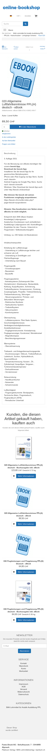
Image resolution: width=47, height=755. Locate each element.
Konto (23, 668)
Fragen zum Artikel (8, 144)
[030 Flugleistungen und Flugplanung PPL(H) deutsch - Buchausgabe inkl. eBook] (23, 592)
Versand (23, 689)
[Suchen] (25, 24)
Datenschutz (23, 694)
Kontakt (23, 663)
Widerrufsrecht (23, 692)
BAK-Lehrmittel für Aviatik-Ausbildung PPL (23, 707)
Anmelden (28, 16)
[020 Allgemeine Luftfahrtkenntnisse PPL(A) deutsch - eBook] (23, 496)
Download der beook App (15, 169)
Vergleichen (6, 134)
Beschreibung (9, 153)
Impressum (23, 684)
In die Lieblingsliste (9, 137)
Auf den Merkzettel (8, 141)
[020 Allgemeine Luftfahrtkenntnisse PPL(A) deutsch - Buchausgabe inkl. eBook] (23, 448)
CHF (18, 16)
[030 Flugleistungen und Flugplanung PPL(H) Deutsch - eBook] (23, 544)
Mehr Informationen (26, 476)
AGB (23, 687)
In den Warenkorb (28, 127)
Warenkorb (23, 666)
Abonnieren (24, 651)
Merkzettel (23, 671)
